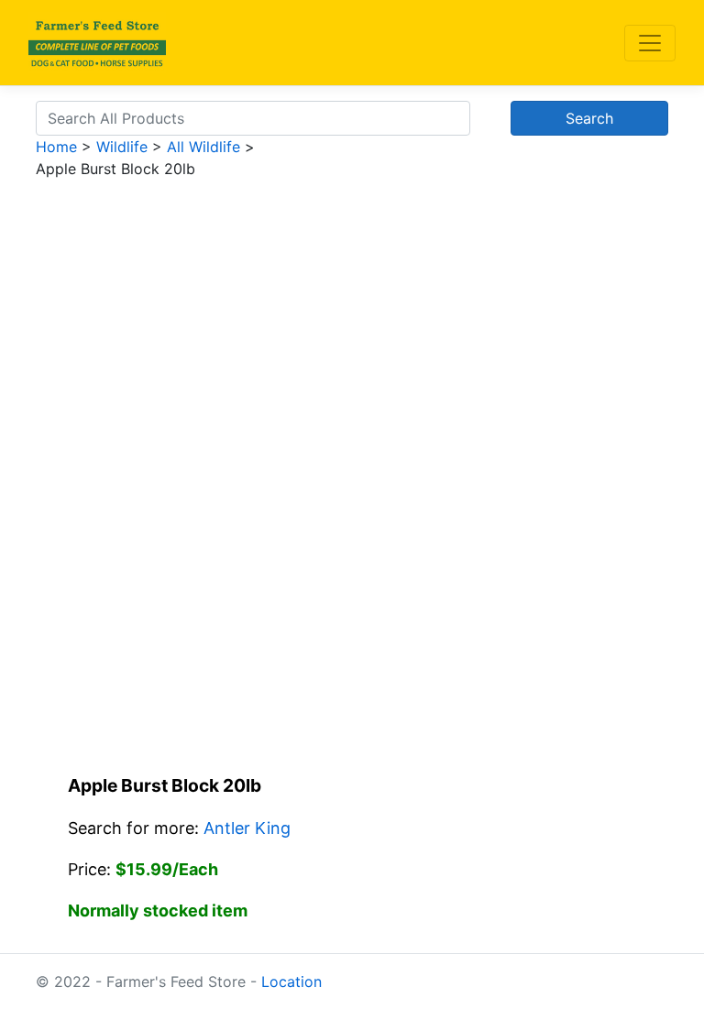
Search (589, 118)
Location (291, 981)
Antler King (247, 828)
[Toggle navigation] (650, 43)
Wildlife (122, 146)
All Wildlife (203, 146)
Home (56, 146)
